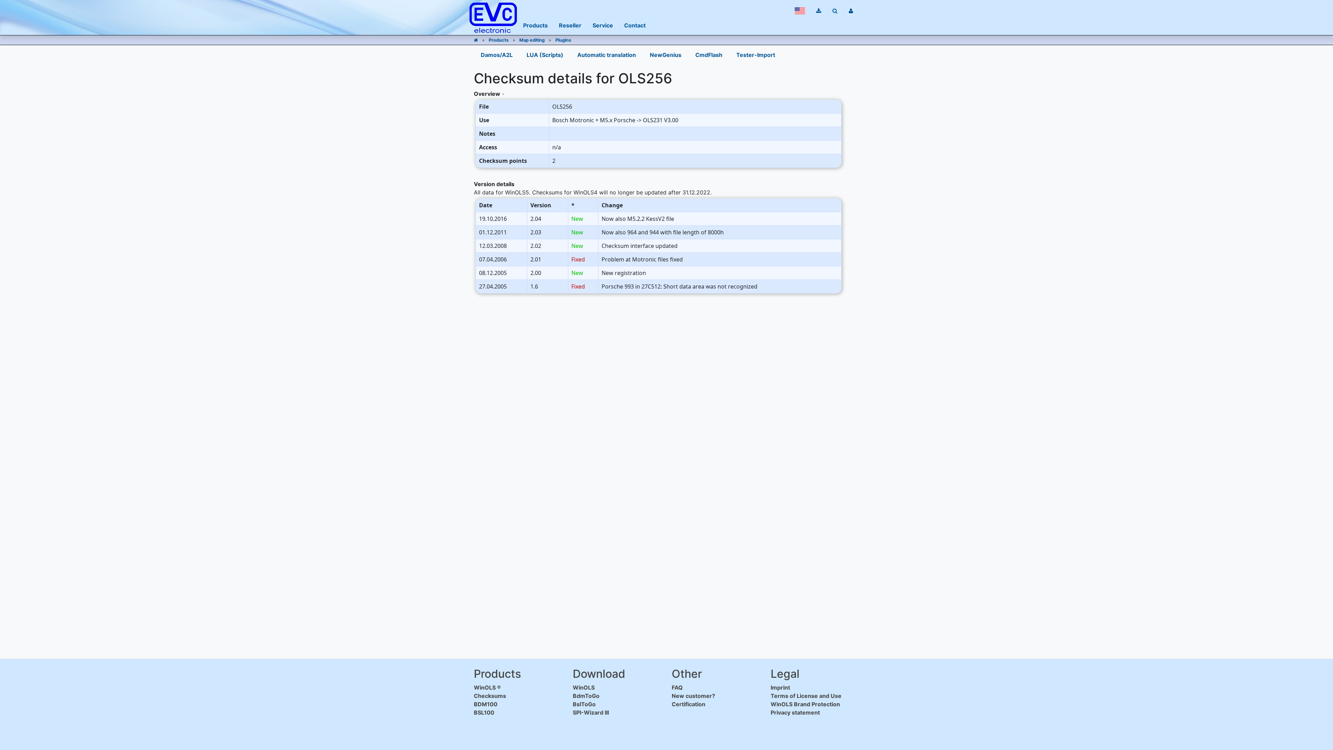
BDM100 (485, 704)
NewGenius (665, 54)
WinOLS (584, 687)
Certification (688, 704)
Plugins (563, 40)
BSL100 (484, 712)
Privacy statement (795, 712)
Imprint (780, 687)
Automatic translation (606, 54)
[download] (819, 10)
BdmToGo (586, 695)
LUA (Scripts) (545, 54)
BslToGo (584, 704)
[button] (800, 11)
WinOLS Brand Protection (805, 704)
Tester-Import (755, 54)
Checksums (490, 695)
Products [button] (535, 25)
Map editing (532, 40)
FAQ (677, 687)
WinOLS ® (487, 687)
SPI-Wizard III (591, 712)
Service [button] (603, 25)
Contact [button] (635, 25)
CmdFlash (708, 54)
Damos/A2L (497, 54)
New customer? (693, 695)
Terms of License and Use (806, 695)
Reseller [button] (570, 25)
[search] (835, 10)
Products (499, 40)
